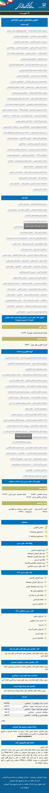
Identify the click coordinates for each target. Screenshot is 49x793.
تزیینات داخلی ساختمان (38, 42)
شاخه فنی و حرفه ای (36, 595)
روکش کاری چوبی (40, 115)
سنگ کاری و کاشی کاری (38, 47)
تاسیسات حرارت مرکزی (39, 183)
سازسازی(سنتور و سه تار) (38, 238)
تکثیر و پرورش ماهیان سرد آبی (20, 403)
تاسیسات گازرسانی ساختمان (37, 144)
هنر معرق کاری (26, 249)
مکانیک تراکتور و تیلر (40, 403)
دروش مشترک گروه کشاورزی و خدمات (34, 357)
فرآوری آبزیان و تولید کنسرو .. (36, 453)
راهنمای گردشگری (16, 459)
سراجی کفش (22, 289)
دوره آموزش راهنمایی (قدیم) (35, 563)
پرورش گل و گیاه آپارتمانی (38, 431)
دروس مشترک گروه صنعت (37, 30)
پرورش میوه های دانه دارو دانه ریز (15, 431)
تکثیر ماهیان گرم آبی (17, 380)
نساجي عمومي (31, 53)
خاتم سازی (19, 306)
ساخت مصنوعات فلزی (9, 110)
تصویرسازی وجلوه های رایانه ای (36, 215)
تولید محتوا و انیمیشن (39, 209)
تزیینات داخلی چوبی (11, 127)
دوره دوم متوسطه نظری (34, 586)
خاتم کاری (10, 306)
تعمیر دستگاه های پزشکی (38, 93)
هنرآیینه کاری (42, 272)
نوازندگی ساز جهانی (13, 260)
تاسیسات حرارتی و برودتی (38, 149)
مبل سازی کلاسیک (40, 121)
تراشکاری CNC (42, 155)
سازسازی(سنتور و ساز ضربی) (37, 311)
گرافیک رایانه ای (24, 209)
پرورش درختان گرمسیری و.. (15, 386)
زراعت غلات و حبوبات (23, 436)
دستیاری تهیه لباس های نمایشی (36, 226)
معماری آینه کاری (22, 47)
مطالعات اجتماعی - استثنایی (38, 712)
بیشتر (3, 720)
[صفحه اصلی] (41, 4)
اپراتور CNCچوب (25, 138)
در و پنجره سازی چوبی (39, 132)
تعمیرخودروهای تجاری (39, 127)
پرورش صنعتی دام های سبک (37, 386)
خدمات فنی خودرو (16, 172)
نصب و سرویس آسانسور (38, 110)
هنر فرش (44, 294)
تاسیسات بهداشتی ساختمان (17, 149)
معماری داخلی (24, 204)
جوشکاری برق (24, 127)
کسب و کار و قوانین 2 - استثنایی (36, 703)
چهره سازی (10, 266)
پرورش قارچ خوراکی (40, 437)
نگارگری (18, 266)
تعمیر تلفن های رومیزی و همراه (18, 98)
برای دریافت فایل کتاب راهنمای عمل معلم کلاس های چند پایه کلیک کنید (26, 654)
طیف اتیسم (39, 633)
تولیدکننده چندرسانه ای (39, 76)
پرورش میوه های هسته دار (22, 442)
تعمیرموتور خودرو (13, 155)
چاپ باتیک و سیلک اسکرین (37, 255)
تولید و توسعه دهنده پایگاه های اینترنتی (33, 70)
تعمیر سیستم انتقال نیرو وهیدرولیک (34, 374)
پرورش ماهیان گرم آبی (39, 391)
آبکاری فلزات (42, 53)
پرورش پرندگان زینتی (39, 363)
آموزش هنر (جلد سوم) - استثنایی (36, 709)
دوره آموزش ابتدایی (38, 550)
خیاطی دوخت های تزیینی (38, 289)
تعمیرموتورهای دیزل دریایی (16, 30)
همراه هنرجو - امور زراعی (17, 494)
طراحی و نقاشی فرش (31, 294)
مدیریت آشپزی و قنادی (28, 272)
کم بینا (41, 625)
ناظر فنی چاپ (14, 183)
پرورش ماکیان (13, 397)
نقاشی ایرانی (27, 266)
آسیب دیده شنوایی (36, 620)
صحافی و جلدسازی (40, 249)
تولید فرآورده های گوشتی (15, 447)
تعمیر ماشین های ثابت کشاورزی (19, 363)
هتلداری (21, 453)
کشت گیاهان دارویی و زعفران (36, 420)
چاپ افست (15, 115)
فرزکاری (10, 161)
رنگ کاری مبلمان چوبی (24, 121)
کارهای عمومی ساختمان (39, 36)
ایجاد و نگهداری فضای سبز (11, 374)
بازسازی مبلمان (12, 138)
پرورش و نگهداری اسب (39, 397)
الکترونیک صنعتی (23, 76)
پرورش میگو (24, 397)
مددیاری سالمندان (40, 470)
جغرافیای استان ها (37, 590)
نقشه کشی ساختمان (21, 42)
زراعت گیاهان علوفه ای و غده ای (36, 414)
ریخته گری (10, 47)
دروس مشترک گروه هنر (39, 204)
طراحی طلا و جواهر (19, 277)
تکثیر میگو (29, 408)
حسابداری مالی (11, 453)
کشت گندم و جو (41, 509)
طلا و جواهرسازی (41, 243)
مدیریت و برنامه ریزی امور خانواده (35, 475)
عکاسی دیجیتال (27, 283)
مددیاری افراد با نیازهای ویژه (21, 464)
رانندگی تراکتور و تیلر (39, 497)
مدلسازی (6, 115)
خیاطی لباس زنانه (41, 232)
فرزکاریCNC (23, 110)
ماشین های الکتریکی (16, 64)
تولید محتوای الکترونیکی (15, 87)
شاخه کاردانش (38, 599)
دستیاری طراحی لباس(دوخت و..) (35, 221)
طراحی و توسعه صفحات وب (15, 104)
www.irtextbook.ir (24, 736)
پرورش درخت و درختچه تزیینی (18, 425)
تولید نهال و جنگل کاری (39, 425)
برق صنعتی (30, 87)
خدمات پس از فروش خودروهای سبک (16, 132)
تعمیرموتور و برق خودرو (23, 161)
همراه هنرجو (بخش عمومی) (37, 332)
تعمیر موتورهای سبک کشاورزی (36, 369)
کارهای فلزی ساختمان (21, 36)
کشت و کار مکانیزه (12, 357)
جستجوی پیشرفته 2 (36, 536)
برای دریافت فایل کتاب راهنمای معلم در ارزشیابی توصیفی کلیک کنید (26, 668)
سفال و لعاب (11, 294)
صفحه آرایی (18, 226)
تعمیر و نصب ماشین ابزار (27, 177)
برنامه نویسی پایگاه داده (16, 53)
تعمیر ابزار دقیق (41, 87)
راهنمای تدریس (39, 559)
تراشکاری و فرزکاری (28, 155)
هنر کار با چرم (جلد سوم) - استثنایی (35, 706)
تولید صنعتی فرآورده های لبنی (36, 447)
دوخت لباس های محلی (12, 283)
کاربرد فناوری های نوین (39, 344)
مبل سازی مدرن (26, 115)
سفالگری (44, 300)
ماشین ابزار (25, 183)
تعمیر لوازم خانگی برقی (39, 98)
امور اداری (28, 459)
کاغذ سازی (43, 260)
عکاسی (19, 294)
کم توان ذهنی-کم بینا (36, 629)
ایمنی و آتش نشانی (40, 464)
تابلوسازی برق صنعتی (19, 93)
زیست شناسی (42, 494)
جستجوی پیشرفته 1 (36, 531)
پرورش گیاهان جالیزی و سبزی (14, 420)
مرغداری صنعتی (17, 414)
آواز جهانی (34, 260)
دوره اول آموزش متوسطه (36, 553)
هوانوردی (29, 470)
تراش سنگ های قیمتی (13, 300)
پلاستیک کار (43, 177)
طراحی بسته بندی (27, 232)
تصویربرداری (12, 209)
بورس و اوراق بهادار (40, 459)
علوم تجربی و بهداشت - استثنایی (36, 715)
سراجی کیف (11, 289)
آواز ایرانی (25, 260)
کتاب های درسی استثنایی (36, 566)
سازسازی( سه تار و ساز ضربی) (17, 238)
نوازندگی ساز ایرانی (40, 266)
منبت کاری (16, 243)
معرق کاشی (21, 311)
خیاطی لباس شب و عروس (38, 277)
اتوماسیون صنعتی (17, 81)
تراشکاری (22, 144)
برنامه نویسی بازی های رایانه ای (36, 81)
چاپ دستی (7, 255)
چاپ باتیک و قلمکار (19, 255)
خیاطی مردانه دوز (41, 283)
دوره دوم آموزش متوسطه (36, 556)
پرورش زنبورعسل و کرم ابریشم (19, 391)
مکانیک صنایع (28, 166)
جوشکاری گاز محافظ (40, 138)
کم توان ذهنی (38, 616)
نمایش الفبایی (38, 527)
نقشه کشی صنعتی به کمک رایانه (35, 172)
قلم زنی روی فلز (28, 243)
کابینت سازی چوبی (40, 161)
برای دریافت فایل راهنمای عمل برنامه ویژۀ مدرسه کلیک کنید (24, 690)
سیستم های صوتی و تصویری (37, 104)
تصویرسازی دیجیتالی (28, 59)
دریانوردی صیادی (41, 408)
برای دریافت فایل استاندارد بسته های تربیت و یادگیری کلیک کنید (24, 680)
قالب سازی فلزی (41, 166)
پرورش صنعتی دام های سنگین (36, 380)
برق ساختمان (42, 59)
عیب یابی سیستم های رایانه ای (36, 64)
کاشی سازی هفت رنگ (31, 300)
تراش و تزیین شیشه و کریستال (36, 306)
